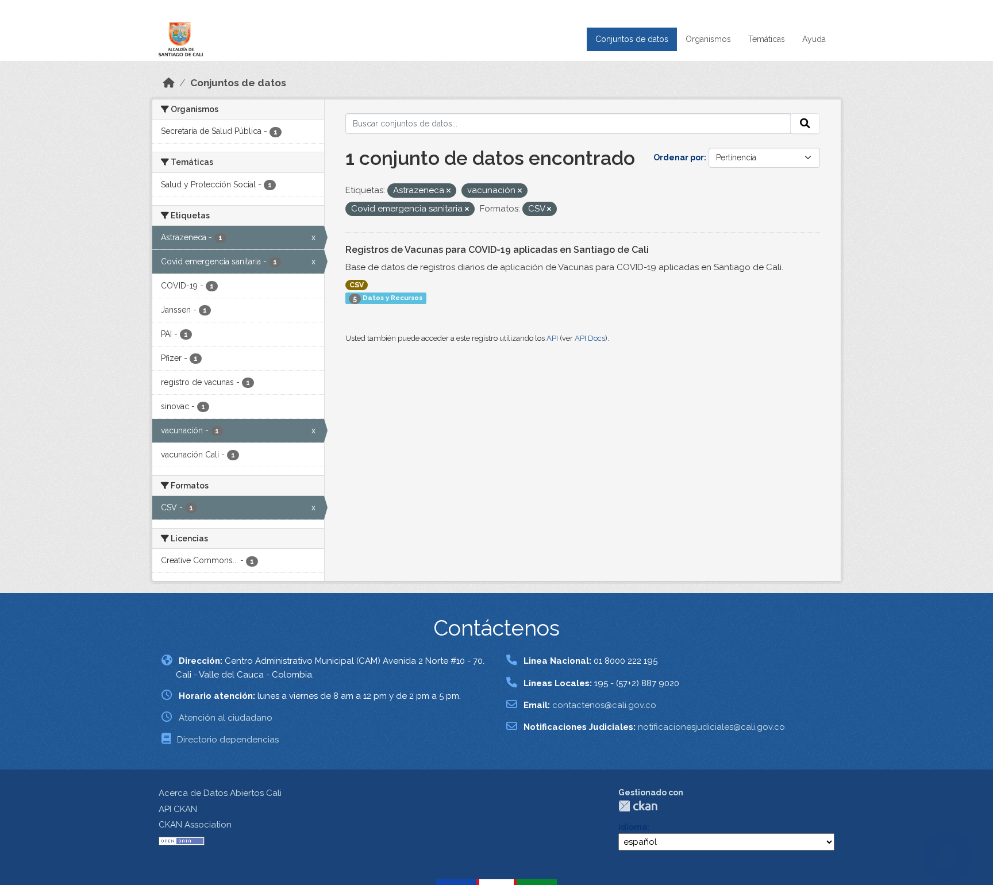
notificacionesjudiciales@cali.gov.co (711, 727)
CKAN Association (195, 824)
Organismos (708, 39)
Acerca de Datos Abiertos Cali (220, 793)
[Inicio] (169, 82)
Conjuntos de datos (631, 39)
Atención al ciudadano (225, 718)
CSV (356, 285)
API (552, 338)
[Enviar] (805, 123)
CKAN (637, 806)
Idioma (632, 827)
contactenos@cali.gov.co (604, 705)
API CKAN (178, 809)
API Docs (590, 338)
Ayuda (814, 39)
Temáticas (766, 39)
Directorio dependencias (228, 739)
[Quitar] (449, 191)
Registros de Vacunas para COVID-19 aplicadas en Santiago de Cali (497, 249)
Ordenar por (678, 157)
